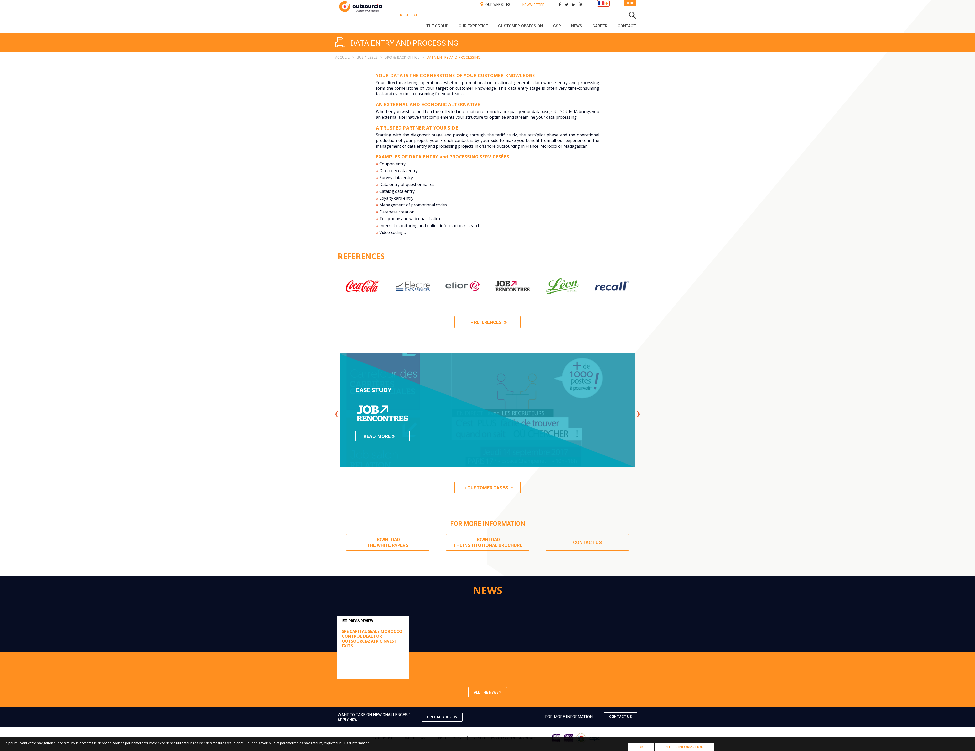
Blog (630, 3)
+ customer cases (486, 487)
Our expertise (473, 26)
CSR (557, 26)
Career (599, 26)
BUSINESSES (367, 57)
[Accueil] (360, 11)
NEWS (576, 26)
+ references (486, 322)
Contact (627, 26)
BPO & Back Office (401, 57)
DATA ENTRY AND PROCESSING (453, 57)
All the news (486, 692)
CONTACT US (587, 542)
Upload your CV (442, 717)
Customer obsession (520, 26)
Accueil (342, 57)
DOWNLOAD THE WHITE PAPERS (388, 542)
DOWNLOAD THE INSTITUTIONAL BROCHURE (487, 542)
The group (437, 26)
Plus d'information (684, 746)
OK (640, 746)
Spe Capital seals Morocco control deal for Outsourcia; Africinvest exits (372, 639)
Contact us (620, 717)
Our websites (497, 5)
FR (606, 3)
